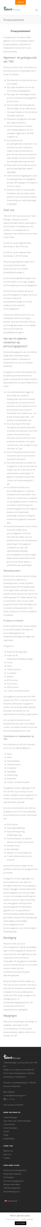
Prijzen (6, 1131)
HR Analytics (8, 1177)
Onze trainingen (10, 1128)
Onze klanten (9, 1124)
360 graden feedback (12, 1174)
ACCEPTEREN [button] (20, 1223)
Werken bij (8, 1151)
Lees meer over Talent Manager (17, 1121)
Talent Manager (10, 1117)
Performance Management (15, 1170)
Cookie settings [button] (27, 1219)
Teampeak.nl (20, 1076)
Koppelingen (8, 1138)
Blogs (5, 1135)
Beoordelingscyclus (11, 1191)
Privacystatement (12, 1219)
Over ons (7, 1154)
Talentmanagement (11, 1188)
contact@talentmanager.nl (14, 1095)
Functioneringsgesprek (13, 1181)
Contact (6, 1158)
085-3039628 (8, 1092)
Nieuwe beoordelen (11, 1184)
